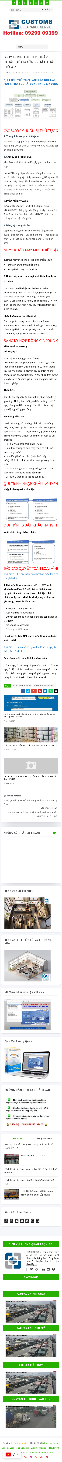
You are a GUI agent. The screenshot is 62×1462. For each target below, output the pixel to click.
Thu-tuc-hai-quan (25, 72)
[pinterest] (47, 2)
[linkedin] (43, 1269)
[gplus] (25, 2)
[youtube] (41, 2)
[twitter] (14, 2)
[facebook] (20, 2)
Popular (17, 1138)
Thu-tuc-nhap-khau (44, 72)
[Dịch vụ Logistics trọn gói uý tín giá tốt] (27, 1014)
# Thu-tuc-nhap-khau (44, 685)
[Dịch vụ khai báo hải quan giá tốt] (27, 1062)
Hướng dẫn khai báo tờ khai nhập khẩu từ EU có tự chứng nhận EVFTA (29, 715)
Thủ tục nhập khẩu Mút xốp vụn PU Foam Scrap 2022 (30, 745)
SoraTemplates (21, 1443)
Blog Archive (44, 1138)
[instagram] (31, 2)
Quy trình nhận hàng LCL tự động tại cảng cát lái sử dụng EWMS (30, 777)
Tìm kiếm (45, 9)
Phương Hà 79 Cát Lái (33, 1155)
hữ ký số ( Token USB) (20, 156)
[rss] (36, 2)
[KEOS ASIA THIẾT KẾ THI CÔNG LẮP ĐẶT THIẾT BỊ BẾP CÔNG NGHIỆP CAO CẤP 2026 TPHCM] (27, 965)
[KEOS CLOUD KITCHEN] (27, 913)
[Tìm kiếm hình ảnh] (51, 9)
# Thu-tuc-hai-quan (22, 685)
